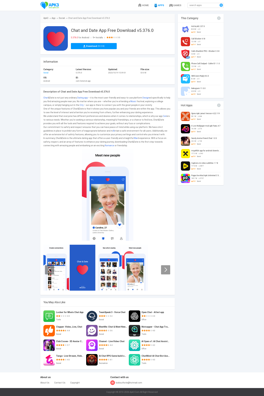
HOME (145, 5)
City (82, 105)
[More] (219, 18)
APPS (161, 5)
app (86, 97)
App (53, 18)
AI (114, 131)
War (136, 138)
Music (133, 101)
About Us (44, 382)
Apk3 (45, 18)
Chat (45, 97)
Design (146, 97)
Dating (80, 97)
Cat (165, 116)
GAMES (177, 5)
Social (62, 18)
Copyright (75, 382)
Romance (109, 145)
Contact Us (59, 382)
